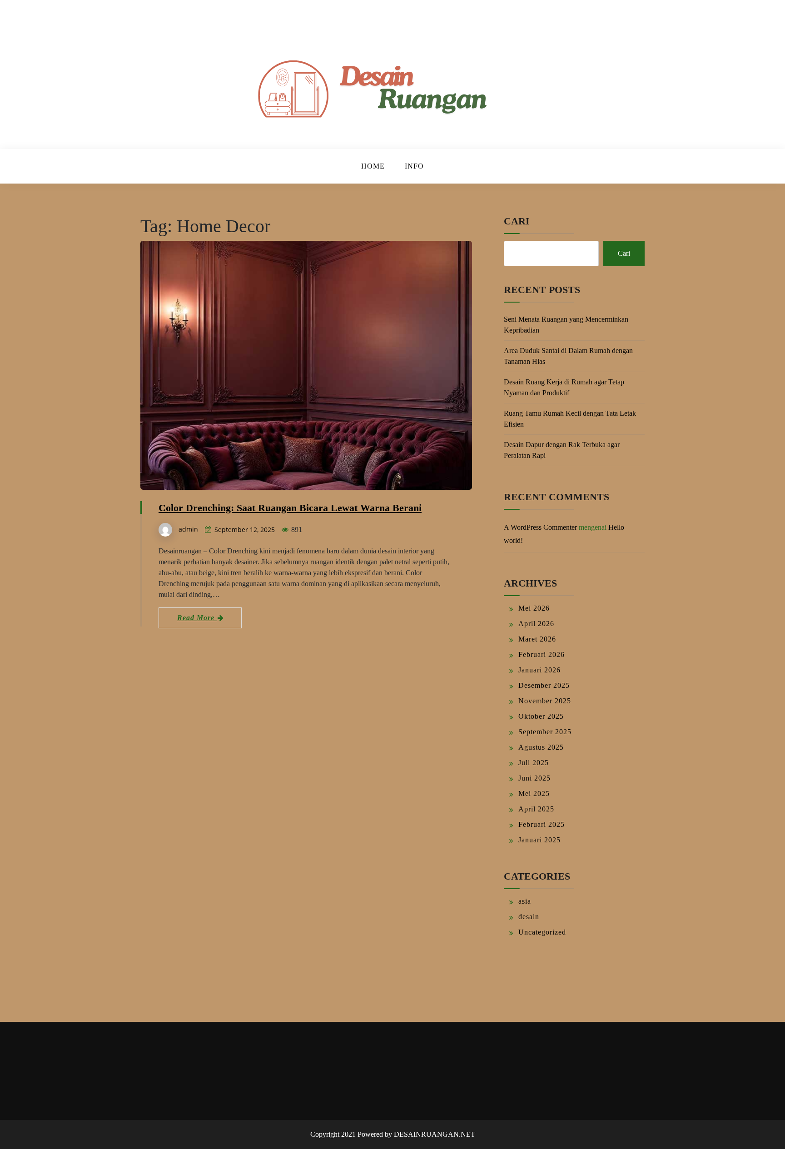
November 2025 (544, 701)
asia (524, 901)
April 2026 (536, 623)
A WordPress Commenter (540, 527)
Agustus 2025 (541, 747)
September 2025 (544, 732)
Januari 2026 (539, 670)
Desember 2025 (544, 685)
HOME (373, 166)
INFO (414, 166)
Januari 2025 (539, 840)
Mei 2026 (534, 608)
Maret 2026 (537, 639)
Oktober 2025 (541, 716)
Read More (197, 618)
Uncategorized (542, 932)
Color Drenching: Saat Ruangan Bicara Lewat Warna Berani (290, 507)
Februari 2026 (541, 654)
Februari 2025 (541, 824)
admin (188, 529)
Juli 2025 (533, 762)
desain (528, 916)
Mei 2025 (534, 793)
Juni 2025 (534, 778)
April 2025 (536, 809)
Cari (517, 221)
